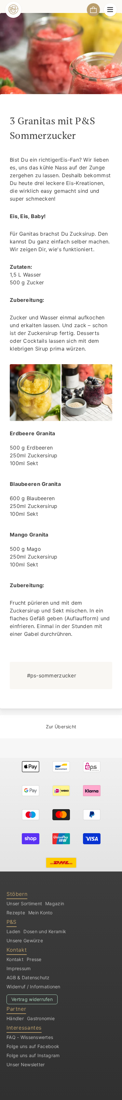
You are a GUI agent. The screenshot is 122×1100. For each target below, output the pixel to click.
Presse (34, 959)
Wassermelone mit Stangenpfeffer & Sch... (97, 722)
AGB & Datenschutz (28, 977)
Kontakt (15, 959)
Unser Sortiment (24, 903)
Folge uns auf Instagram (33, 1055)
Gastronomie (41, 1018)
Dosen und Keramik (44, 931)
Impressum (19, 968)
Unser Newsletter (26, 1064)
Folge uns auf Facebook (33, 1046)
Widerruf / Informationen (34, 986)
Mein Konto (40, 912)
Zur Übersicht (61, 726)
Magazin (54, 903)
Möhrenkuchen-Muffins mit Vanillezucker (25, 731)
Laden (13, 931)
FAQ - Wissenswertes (30, 1037)
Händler (15, 1018)
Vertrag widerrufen (32, 999)
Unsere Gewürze (25, 940)
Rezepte (16, 912)
